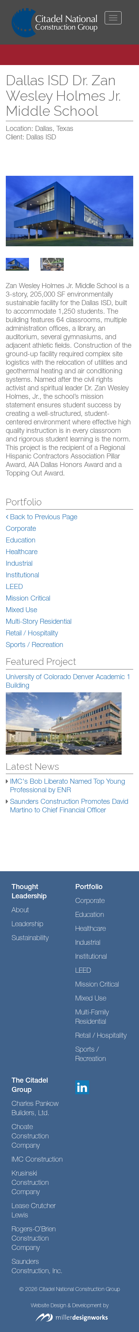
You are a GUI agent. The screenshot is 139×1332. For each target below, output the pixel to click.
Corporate (21, 529)
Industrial (19, 564)
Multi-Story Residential (38, 622)
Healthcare (21, 552)
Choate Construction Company (30, 1137)
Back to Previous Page (42, 517)
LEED (14, 587)
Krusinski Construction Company (30, 1183)
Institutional (22, 575)
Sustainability (30, 938)
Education (21, 540)
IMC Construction (37, 1160)
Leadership (27, 924)
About (20, 910)
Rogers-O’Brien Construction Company (34, 1239)
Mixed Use (21, 610)
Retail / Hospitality (32, 633)
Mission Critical (28, 599)
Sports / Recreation (34, 645)
